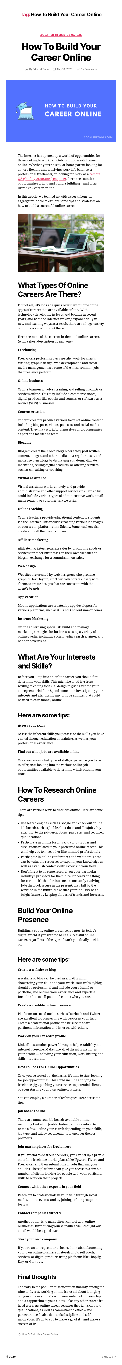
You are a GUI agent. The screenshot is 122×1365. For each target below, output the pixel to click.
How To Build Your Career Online (61, 52)
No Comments (89, 69)
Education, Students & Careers (61, 35)
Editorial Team (41, 69)
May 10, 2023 (64, 69)
